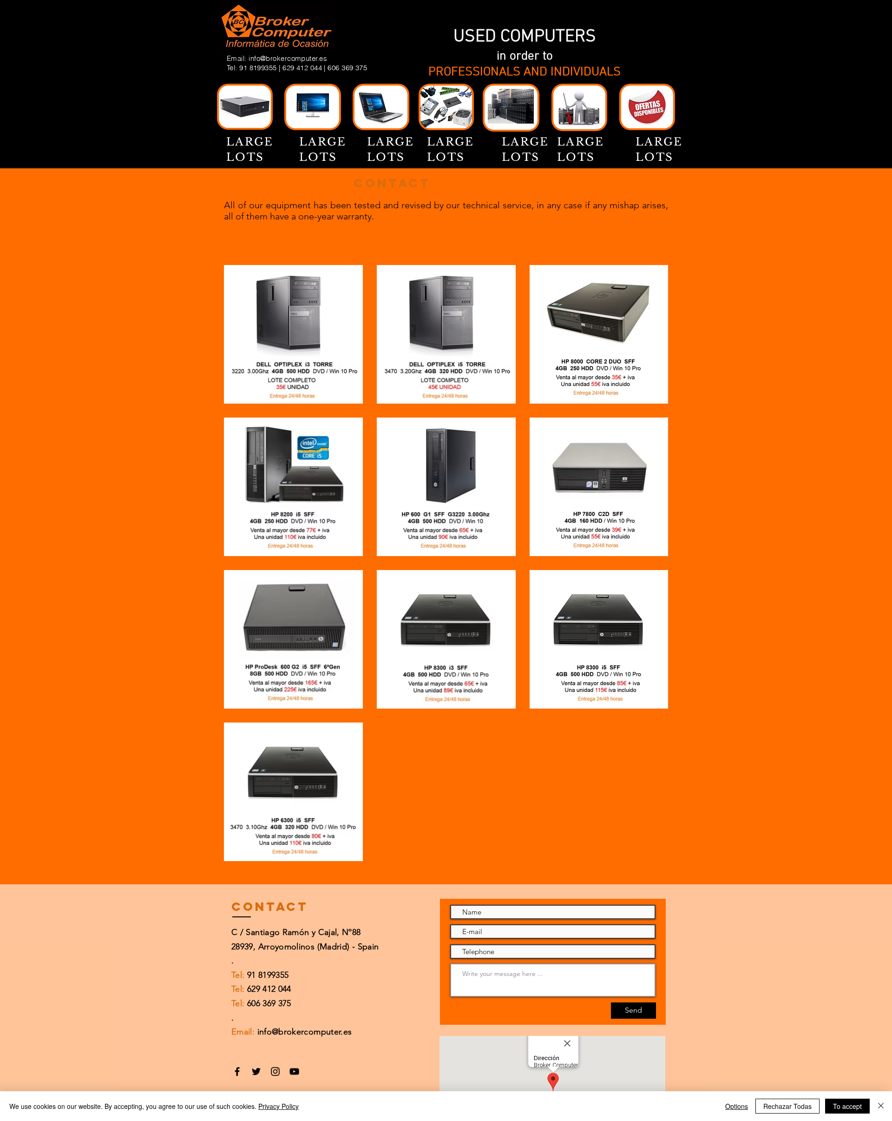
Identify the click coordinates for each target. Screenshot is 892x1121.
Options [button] (736, 1106)
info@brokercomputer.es (288, 58)
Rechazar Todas (787, 1106)
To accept (847, 1106)
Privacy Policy (278, 1106)
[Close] (880, 1106)
